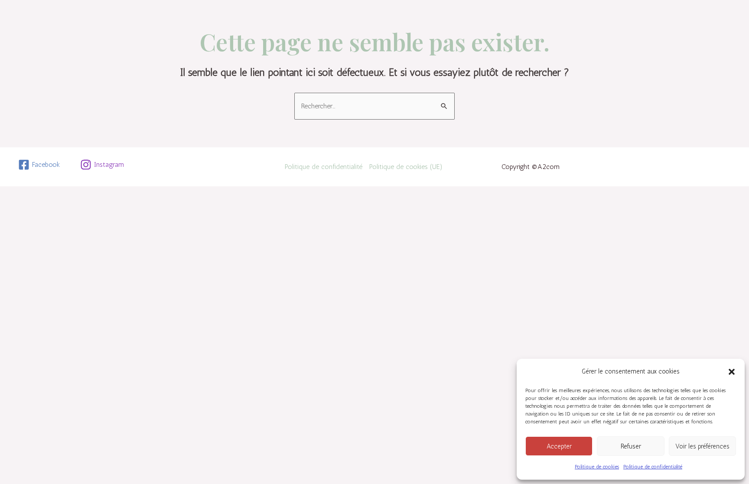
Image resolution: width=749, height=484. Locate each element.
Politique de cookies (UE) (406, 166)
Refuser (631, 446)
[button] (731, 371)
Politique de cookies (597, 467)
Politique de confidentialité (652, 467)
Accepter (559, 446)
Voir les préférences (702, 446)
